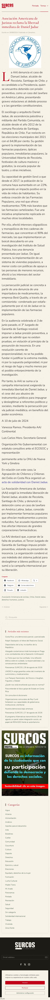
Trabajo (8, 920)
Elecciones (9, 869)
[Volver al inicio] (7, 6)
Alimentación (10, 818)
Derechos (31, 32)
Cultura (8, 849)
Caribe (7, 838)
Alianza (8, 814)
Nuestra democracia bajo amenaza (19, 709)
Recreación (9, 900)
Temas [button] (43, 5)
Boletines (9, 834)
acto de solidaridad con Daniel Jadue (24, 482)
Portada (35, 5)
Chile (32, 597)
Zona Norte (9, 928)
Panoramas (9, 892)
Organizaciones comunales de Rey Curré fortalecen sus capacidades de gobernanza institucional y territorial (22, 702)
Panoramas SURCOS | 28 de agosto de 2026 (23, 667)
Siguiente (43, 607)
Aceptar (25, 983)
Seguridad (9, 908)
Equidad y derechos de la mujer (18, 873)
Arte (7, 830)
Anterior (7, 607)
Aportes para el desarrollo (15, 826)
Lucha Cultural (11, 881)
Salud (7, 904)
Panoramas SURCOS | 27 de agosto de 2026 (23, 712)
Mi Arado (9, 889)
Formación (9, 877)
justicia (21, 599)
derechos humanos (9, 599)
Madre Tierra (10, 885)
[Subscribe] (46, 957)
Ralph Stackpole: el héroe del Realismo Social (24, 640)
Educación (9, 861)
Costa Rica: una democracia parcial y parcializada (25, 637)
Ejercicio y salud (11, 865)
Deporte (8, 853)
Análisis (8, 822)
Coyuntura (9, 845)
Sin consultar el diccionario (16, 695)
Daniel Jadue (40, 597)
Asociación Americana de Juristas (15, 597)
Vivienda (8, 924)
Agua (7, 810)
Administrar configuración (25, 993)
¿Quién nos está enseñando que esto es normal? (24, 685)
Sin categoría (10, 912)
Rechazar (25, 988)
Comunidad (10, 841)
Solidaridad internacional (15, 916)
